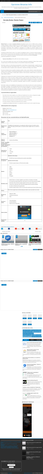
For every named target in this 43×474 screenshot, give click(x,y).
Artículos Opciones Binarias (36, 330)
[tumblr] (40, 1)
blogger (35, 249)
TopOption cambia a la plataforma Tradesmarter (31, 387)
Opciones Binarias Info (21, 4)
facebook (40, 249)
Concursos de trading (37, 331)
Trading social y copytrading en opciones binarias (32, 373)
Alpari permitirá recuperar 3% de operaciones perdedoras (33, 350)
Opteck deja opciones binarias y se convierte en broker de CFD (31, 358)
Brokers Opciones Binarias (9, 226)
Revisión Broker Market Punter (13, 20)
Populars (25, 339)
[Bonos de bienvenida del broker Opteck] (25, 344)
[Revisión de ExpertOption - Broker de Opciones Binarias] (25, 365)
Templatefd (10, 473)
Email (38, 22)
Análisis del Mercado (26, 330)
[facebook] (34, 1)
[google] (36, 1)
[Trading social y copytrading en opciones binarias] (25, 373)
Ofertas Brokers (38, 335)
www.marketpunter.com (12, 109)
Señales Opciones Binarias (36, 336)
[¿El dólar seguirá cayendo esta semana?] (25, 394)
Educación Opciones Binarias (28, 333)
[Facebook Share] (11, 228)
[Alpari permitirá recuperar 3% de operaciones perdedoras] (25, 351)
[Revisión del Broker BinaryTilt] (25, 381)
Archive (32, 339)
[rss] (41, 1)
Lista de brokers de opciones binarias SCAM (9, 446)
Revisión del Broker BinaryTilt (32, 380)
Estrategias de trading (27, 335)
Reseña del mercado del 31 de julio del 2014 (33, 442)
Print (35, 22)
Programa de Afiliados (27, 336)
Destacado (39, 339)
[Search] (41, 11)
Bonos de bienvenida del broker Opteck (34, 342)
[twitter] (38, 1)
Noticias (33, 335)
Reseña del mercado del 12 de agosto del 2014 (34, 447)
